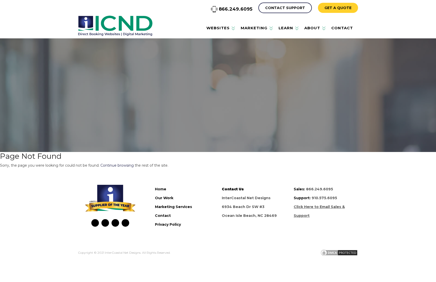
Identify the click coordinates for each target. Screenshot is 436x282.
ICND (115, 26)
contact (163, 215)
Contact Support (285, 8)
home (160, 189)
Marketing (254, 27)
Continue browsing (117, 165)
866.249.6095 (234, 9)
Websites (218, 27)
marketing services (173, 206)
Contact (342, 27)
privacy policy (168, 224)
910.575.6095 (324, 198)
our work (164, 198)
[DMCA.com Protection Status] (339, 252)
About (312, 27)
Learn (286, 27)
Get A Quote (337, 8)
